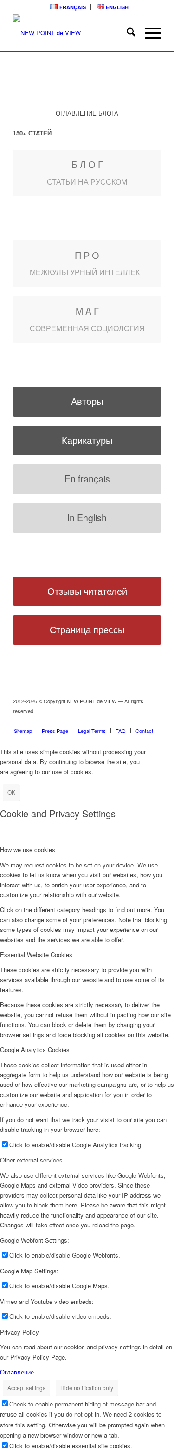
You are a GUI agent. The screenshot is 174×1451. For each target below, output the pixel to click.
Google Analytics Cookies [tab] (35, 1049)
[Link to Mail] (140, 721)
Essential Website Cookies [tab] (36, 954)
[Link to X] (154, 721)
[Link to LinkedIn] (70, 721)
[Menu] (148, 32)
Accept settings (26, 1388)
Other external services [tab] (31, 1160)
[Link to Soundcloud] (98, 721)
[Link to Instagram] (126, 721)
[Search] (126, 32)
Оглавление (17, 1372)
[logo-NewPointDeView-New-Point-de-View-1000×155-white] (72, 32)
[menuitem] (67, 7)
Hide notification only (86, 1388)
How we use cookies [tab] (27, 849)
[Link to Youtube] (112, 721)
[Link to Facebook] (84, 721)
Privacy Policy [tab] (19, 1332)
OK (11, 792)
